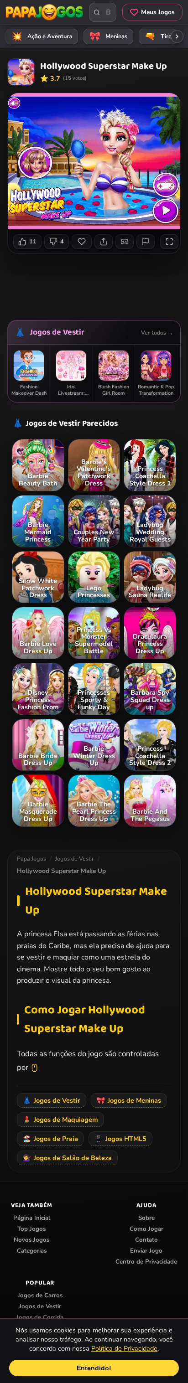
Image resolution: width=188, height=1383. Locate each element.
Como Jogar (146, 1229)
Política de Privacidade (124, 1348)
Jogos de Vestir (57, 332)
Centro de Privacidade (146, 1262)
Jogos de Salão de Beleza (67, 1157)
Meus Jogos (158, 12)
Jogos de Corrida (39, 1317)
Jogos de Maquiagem (60, 1119)
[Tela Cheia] (169, 241)
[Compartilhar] (103, 241)
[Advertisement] (97, 283)
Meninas (108, 36)
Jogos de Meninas (129, 1100)
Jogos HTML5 (120, 1138)
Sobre (146, 1218)
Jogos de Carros (40, 1295)
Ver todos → (157, 332)
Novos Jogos (31, 1240)
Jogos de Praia (50, 1138)
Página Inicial (31, 1218)
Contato (146, 1240)
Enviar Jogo (146, 1251)
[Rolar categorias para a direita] (177, 36)
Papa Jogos (31, 859)
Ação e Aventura (42, 36)
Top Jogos (31, 1229)
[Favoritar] (82, 241)
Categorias (32, 1251)
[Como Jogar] (124, 241)
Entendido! (94, 1368)
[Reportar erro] (145, 241)
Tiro (158, 36)
